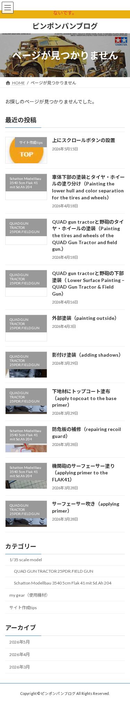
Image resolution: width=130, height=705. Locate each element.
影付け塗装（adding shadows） (87, 355)
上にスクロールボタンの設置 (83, 140)
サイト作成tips (23, 607)
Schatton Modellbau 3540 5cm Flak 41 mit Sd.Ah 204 (62, 583)
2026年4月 (19, 654)
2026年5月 (19, 642)
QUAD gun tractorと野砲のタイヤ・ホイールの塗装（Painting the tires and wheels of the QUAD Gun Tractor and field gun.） (88, 235)
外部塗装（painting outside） (85, 318)
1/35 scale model (25, 559)
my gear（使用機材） (29, 595)
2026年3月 (19, 667)
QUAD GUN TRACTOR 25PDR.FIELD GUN (53, 571)
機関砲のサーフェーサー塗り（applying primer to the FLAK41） (83, 472)
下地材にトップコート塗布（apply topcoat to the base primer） (84, 398)
